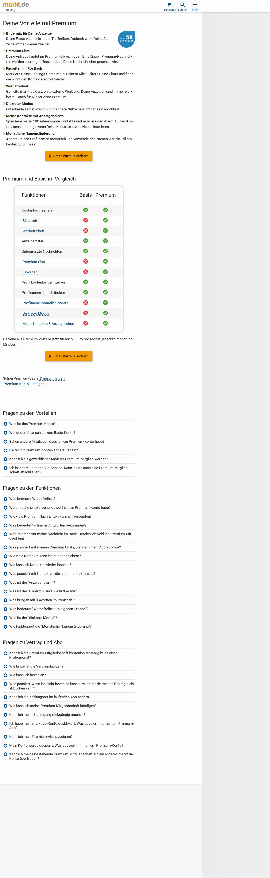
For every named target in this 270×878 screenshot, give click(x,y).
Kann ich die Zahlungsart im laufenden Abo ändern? (49, 697)
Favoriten (30, 272)
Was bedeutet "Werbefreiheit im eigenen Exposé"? (48, 609)
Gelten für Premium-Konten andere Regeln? (44, 450)
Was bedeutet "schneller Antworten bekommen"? (47, 525)
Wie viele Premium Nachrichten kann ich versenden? (50, 516)
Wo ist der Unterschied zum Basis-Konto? (42, 432)
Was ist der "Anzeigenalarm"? (32, 582)
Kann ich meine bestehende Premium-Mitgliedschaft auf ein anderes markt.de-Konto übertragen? (71, 756)
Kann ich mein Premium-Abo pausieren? (41, 736)
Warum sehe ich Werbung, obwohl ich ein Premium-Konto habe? (60, 507)
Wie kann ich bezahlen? (27, 675)
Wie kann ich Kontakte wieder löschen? (40, 565)
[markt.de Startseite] (16, 4)
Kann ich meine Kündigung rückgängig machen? (47, 714)
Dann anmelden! (52, 378)
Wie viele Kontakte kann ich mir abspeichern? (45, 556)
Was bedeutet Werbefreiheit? (32, 499)
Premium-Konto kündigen (24, 384)
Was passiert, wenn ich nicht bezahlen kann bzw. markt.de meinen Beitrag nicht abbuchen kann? (71, 686)
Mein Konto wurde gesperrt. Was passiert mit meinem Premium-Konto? (66, 745)
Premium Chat (34, 262)
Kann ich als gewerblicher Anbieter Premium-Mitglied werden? (58, 459)
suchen (183, 9)
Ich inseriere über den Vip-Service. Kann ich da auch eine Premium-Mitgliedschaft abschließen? (69, 470)
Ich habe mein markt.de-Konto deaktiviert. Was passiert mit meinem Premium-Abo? (71, 725)
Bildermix (30, 220)
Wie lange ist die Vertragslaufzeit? (36, 666)
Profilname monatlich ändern (45, 303)
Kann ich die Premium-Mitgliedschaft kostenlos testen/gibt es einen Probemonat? (63, 655)
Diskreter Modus (36, 313)
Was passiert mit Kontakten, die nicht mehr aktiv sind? (52, 573)
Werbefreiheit (33, 231)
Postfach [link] (170, 9)
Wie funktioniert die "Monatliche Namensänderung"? (50, 626)
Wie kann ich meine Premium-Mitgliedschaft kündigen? (52, 706)
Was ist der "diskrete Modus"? (33, 618)
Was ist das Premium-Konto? (32, 424)
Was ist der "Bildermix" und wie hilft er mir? (43, 591)
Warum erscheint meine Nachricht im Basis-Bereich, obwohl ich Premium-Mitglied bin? (70, 536)
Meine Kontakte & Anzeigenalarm (49, 324)
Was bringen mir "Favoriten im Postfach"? (42, 600)
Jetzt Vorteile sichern (71, 156)
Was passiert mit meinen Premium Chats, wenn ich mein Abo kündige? (65, 547)
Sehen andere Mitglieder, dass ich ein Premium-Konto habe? (56, 441)
